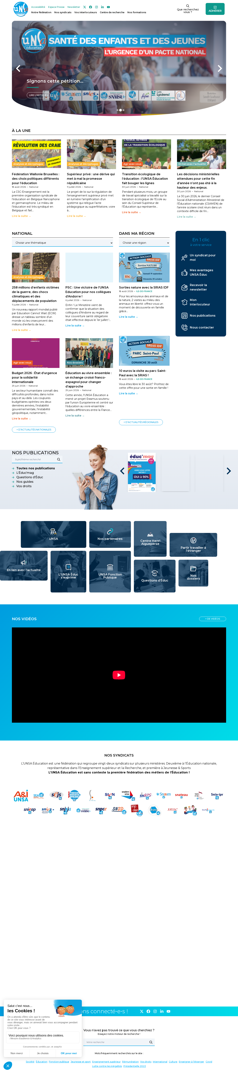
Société (30, 1061)
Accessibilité (38, 7)
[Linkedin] (102, 7)
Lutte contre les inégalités (107, 1066)
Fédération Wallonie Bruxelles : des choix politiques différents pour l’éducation (35, 178)
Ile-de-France (144, 291)
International (160, 1061)
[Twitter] (84, 7)
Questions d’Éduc (29, 477)
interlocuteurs (85, 12)
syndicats (62, 12)
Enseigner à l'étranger (191, 1061)
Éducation (41, 1061)
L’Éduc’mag (25, 473)
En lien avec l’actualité (192, 164)
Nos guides (24, 481)
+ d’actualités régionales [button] (141, 422)
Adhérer (215, 10)
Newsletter (73, 7)
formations (136, 12)
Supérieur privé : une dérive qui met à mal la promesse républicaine (91, 178)
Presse (56, 7)
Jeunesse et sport (81, 1061)
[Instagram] (96, 7)
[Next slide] (219, 68)
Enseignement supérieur (106, 1061)
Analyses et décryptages (28, 164)
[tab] (117, 110)
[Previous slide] (18, 68)
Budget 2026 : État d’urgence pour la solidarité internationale (34, 377)
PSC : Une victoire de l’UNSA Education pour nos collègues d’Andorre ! (88, 292)
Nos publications (203, 315)
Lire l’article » (38, 95)
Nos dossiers (75, 362)
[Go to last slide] (122, 471)
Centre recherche (112, 12)
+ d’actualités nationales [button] (34, 429)
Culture (173, 1061)
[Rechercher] (151, 1042)
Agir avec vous (132, 164)
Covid (209, 1061)
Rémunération (130, 1061)
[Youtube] (108, 7)
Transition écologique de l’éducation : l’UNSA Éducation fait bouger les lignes (145, 178)
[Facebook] (90, 7)
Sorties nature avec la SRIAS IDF (144, 287)
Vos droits (24, 486)
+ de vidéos (212, 618)
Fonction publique (59, 1061)
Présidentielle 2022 (134, 1066)
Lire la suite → (21, 216)
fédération (41, 12)
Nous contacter (202, 327)
